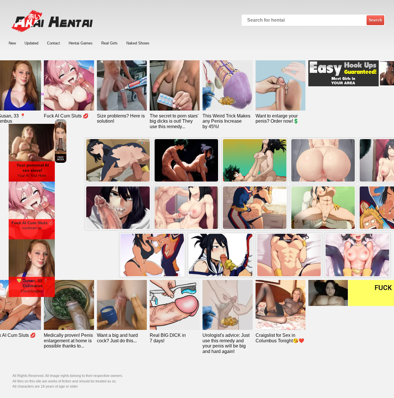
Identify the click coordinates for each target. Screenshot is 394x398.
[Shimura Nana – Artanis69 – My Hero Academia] (118, 160)
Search (375, 20)
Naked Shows (137, 43)
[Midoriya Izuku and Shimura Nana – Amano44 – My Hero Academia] (118, 207)
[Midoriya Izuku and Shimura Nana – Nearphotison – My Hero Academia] (255, 160)
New (12, 43)
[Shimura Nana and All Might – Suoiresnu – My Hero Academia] (152, 255)
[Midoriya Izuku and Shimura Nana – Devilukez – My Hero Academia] (323, 160)
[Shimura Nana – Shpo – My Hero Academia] (357, 255)
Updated (31, 43)
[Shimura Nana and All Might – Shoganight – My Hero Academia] (221, 255)
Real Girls (109, 43)
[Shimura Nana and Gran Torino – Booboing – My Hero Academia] (323, 207)
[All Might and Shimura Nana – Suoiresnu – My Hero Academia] (255, 207)
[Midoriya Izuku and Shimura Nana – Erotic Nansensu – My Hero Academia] (186, 160)
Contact (53, 43)
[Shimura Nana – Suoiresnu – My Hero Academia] (289, 255)
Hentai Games (81, 43)
